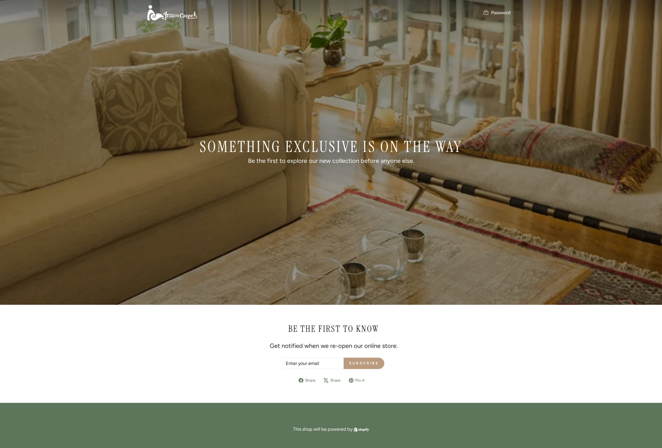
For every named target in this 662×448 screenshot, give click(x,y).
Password (501, 12)
